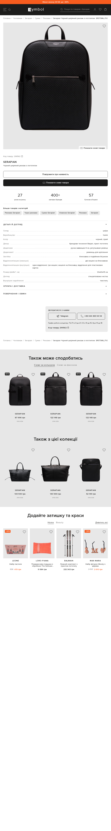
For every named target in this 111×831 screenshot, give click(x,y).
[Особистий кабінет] (95, 9)
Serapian (10, 162)
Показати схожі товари (94, 148)
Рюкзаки (83, 213)
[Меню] (4, 9)
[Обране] (100, 9)
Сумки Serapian (48, 213)
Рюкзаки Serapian (12, 213)
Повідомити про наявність (55, 174)
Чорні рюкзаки (31, 213)
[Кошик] (105, 9)
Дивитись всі (101, 522)
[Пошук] (9, 9)
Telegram (64, 316)
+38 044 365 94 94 (93, 316)
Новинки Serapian (67, 213)
